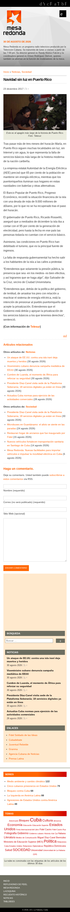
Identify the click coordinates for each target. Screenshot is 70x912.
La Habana (60, 833)
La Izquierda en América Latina (24, 795)
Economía (14, 825)
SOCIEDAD (21, 850)
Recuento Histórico (15, 894)
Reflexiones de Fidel (15, 884)
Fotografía (10, 833)
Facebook (51, 4)
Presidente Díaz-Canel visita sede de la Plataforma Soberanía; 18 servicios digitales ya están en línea (34, 698)
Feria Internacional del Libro (27, 830)
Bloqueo (24, 820)
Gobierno (23, 833)
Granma (13, 749)
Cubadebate (15, 740)
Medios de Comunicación (26, 838)
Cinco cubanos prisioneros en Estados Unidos (32, 786)
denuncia (57, 821)
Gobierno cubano (36, 833)
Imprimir (66, 336)
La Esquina (9, 891)
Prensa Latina (16, 758)
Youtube (44, 4)
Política (50, 841)
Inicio (6, 71)
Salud (8, 850)
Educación (27, 825)
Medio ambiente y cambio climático (26, 781)
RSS (66, 4)
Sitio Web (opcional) (14, 513)
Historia (47, 833)
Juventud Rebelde (18, 744)
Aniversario (13, 821)
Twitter (58, 4)
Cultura (47, 820)
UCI (30, 910)
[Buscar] (60, 641)
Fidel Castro (45, 829)
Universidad (36, 850)
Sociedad (27, 71)
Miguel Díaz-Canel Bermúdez (51, 837)
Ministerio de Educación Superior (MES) (23, 842)
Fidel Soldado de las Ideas (23, 735)
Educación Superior (40, 825)
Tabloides (9, 901)
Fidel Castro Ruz (59, 830)
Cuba (36, 820)
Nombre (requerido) (14, 490)
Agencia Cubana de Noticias (24, 754)
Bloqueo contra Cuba (18, 790)
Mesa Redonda (14, 23)
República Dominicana (55, 846)
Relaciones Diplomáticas (33, 846)
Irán (52, 833)
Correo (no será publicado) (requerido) (24, 502)
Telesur (35, 326)
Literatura (9, 837)
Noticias (16, 71)
